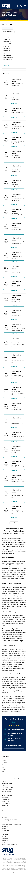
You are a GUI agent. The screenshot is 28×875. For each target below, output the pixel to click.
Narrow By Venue (7, 31)
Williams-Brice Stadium (18, 328)
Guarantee (5, 838)
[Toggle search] (17, 6)
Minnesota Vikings (7, 789)
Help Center (5, 840)
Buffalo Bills (5, 785)
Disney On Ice (5, 823)
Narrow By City (6, 28)
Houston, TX (7, 50)
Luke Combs (5, 801)
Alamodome (15, 271)
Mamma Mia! (5, 830)
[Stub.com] (6, 6)
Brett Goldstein (6, 803)
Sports (3, 758)
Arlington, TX (7, 37)
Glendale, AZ (7, 48)
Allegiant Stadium (17, 126)
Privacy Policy (7, 861)
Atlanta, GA (7, 39)
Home (3, 12)
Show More (14, 523)
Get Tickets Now (14, 745)
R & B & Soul (14, 12)
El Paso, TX (6, 46)
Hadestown (5, 826)
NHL (3, 766)
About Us (4, 837)
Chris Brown (5, 807)
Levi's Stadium (16, 83)
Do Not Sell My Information (9, 844)
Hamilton (4, 817)
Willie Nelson (5, 811)
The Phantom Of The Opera (9, 819)
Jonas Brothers (6, 799)
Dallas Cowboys (6, 782)
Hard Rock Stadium (17, 465)
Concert (8, 12)
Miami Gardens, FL (8, 57)
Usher (3, 809)
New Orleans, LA (8, 60)
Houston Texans (6, 791)
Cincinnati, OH (7, 41)
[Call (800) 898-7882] (21, 6)
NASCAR (4, 770)
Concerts (4, 762)
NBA (3, 771)
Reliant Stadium (16, 285)
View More (6, 65)
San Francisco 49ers (7, 787)
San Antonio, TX (8, 62)
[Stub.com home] (7, 850)
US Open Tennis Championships (11, 778)
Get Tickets (14, 89)
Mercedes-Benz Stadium (16, 343)
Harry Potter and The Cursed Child (11, 825)
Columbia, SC (7, 44)
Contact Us (5, 842)
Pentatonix (5, 805)
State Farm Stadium (17, 242)
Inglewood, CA (7, 53)
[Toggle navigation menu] (24, 6)
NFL (2, 764)
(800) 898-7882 (9, 854)
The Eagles (5, 797)
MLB (3, 768)
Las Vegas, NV (7, 55)
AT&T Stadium (15, 155)
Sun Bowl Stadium (17, 256)
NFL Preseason (6, 780)
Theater (4, 760)
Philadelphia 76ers (7, 783)
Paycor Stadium (16, 314)
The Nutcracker (6, 821)
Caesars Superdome (18, 422)
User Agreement (22, 859)
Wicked (4, 828)
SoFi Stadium (15, 213)
